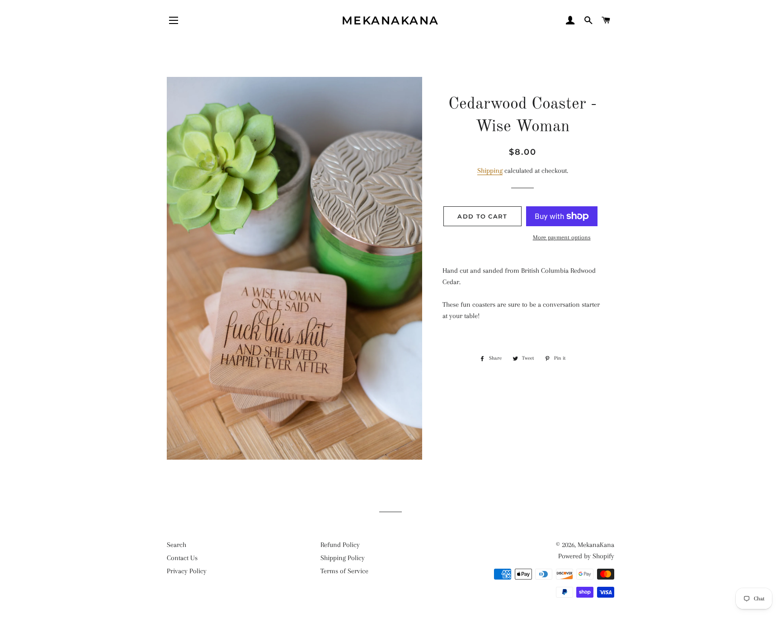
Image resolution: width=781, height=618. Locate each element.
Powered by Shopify (586, 556)
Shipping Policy (342, 558)
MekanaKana (390, 20)
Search (176, 545)
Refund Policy (340, 545)
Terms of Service (344, 571)
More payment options (562, 237)
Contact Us (182, 558)
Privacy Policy (187, 571)
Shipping (490, 170)
